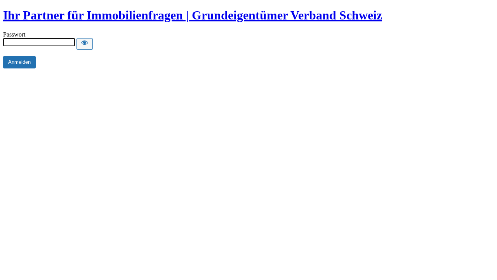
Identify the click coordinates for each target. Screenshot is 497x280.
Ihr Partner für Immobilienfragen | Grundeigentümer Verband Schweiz (192, 15)
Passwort (14, 34)
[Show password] (84, 44)
